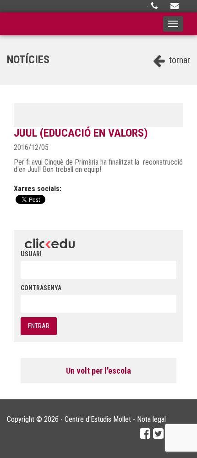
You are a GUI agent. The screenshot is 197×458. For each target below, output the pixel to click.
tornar (178, 60)
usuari (31, 254)
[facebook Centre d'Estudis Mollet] (145, 433)
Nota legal (151, 419)
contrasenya (41, 288)
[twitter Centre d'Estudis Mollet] (158, 433)
